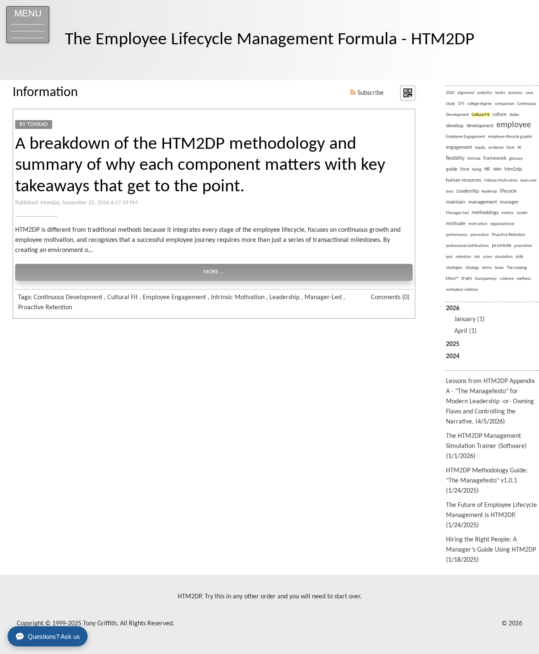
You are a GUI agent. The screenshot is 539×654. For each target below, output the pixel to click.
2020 (450, 93)
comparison (504, 104)
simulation (503, 257)
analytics (484, 93)
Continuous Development (68, 297)
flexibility (455, 158)
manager (509, 202)
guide (451, 169)
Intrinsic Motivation (237, 297)
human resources (463, 180)
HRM (497, 169)
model (522, 213)
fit (519, 147)
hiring (476, 169)
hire (464, 169)
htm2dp (513, 169)
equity (480, 147)
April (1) (465, 331)
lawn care (528, 180)
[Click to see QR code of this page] (407, 93)
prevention (479, 235)
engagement (459, 147)
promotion (523, 246)
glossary (516, 158)
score (487, 257)
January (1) (469, 319)
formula (473, 158)
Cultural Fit (122, 297)
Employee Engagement (174, 297)
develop (455, 126)
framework (494, 158)
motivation (477, 224)
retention (463, 257)
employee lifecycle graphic (510, 136)
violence (507, 278)
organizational (502, 224)
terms (487, 267)
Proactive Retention (45, 307)
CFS (461, 104)
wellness (524, 278)
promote (501, 245)
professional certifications (467, 246)
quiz (449, 257)
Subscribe (370, 93)
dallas (514, 115)
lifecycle (508, 191)
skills (519, 257)
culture (499, 114)
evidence (496, 147)
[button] (27, 24)
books (500, 93)
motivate (455, 223)
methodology (485, 212)
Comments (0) (390, 297)
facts (511, 147)
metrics (508, 213)
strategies (454, 267)
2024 (452, 356)
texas (499, 267)
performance (456, 235)
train (467, 278)
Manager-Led (323, 297)
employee (513, 125)
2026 (465, 320)
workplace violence (462, 289)
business (515, 93)
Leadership (284, 297)
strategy (472, 267)
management (482, 202)
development (480, 126)
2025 (452, 344)
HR (487, 169)
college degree (479, 104)
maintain (455, 202)
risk (477, 257)
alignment (465, 93)
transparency (486, 278)
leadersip (489, 191)
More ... (214, 272)
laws (450, 191)
